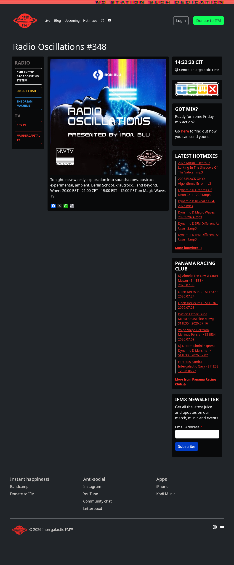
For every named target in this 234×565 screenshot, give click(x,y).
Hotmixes (90, 20)
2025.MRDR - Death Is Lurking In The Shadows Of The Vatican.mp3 (198, 167)
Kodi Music (165, 493)
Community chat (97, 501)
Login (181, 20)
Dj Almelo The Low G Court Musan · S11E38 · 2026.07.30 (198, 280)
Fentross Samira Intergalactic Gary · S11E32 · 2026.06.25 (198, 366)
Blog (57, 20)
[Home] (26, 20)
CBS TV (21, 125)
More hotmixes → (188, 248)
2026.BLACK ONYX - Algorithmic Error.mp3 (194, 180)
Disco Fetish (26, 91)
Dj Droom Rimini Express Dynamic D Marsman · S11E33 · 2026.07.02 (196, 350)
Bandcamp (19, 486)
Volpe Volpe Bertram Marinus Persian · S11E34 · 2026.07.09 (198, 334)
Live (48, 20)
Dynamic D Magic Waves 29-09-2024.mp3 (196, 214)
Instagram (92, 486)
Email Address (187, 427)
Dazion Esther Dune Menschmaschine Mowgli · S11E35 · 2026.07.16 (197, 319)
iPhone (162, 486)
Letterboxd (92, 508)
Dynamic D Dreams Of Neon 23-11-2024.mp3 (195, 192)
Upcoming (72, 20)
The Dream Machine (24, 104)
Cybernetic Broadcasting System (28, 76)
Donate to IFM (208, 20)
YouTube (90, 493)
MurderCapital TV (28, 138)
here (185, 131)
